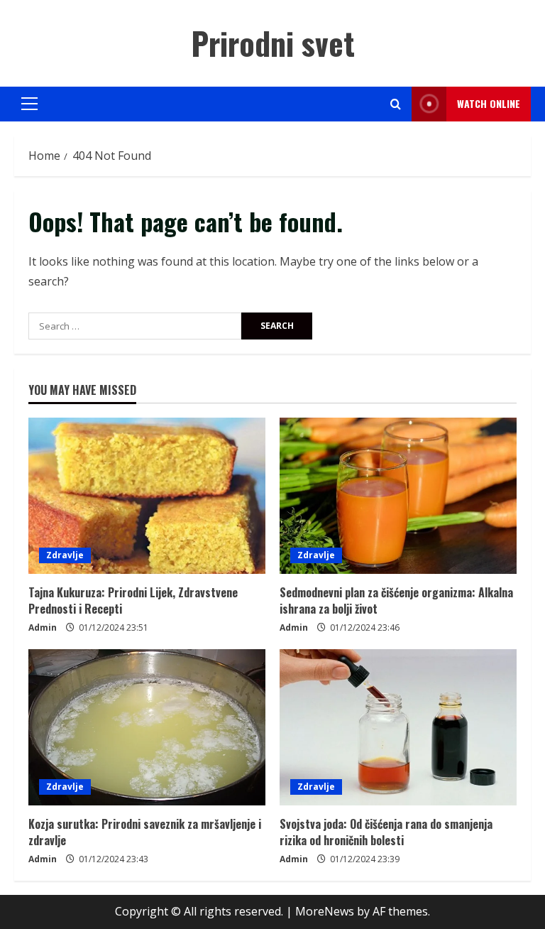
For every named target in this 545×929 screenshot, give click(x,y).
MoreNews (324, 911)
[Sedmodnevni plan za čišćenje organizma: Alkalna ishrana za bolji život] (398, 496)
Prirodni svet (273, 43)
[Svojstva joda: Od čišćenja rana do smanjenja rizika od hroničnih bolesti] (398, 727)
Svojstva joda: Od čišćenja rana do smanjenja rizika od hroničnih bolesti (386, 831)
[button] (29, 104)
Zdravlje (65, 555)
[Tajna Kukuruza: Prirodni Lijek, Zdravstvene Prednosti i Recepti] (146, 496)
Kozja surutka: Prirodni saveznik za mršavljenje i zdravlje (144, 831)
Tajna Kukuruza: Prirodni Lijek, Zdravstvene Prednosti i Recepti (133, 600)
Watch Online (488, 103)
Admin (42, 627)
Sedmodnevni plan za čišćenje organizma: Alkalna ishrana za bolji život (396, 600)
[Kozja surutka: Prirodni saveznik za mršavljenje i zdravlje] (146, 727)
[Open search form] (395, 104)
